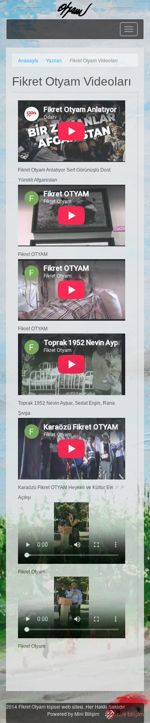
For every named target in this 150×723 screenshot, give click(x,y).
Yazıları (54, 60)
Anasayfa (28, 60)
